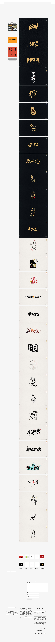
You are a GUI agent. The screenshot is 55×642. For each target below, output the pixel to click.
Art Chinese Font (36, 609)
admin (12, 19)
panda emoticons (37, 623)
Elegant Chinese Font (40, 617)
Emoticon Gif (37, 618)
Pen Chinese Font (42, 623)
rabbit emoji (41, 624)
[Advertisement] (27, 11)
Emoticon (35, 618)
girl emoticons (36, 619)
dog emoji (44, 616)
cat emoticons (41, 612)
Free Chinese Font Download (27, 1)
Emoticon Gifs (41, 618)
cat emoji (38, 612)
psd (38, 624)
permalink (12, 22)
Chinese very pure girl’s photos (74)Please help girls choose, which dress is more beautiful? (26, 618)
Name (28, 592)
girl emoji (44, 618)
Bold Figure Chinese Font (38, 611)
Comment (28, 582)
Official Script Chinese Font (42, 622)
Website (28, 596)
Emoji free (44, 617)
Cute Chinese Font (39, 616)
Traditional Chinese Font (40, 633)
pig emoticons (36, 624)
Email (28, 594)
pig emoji (45, 623)
